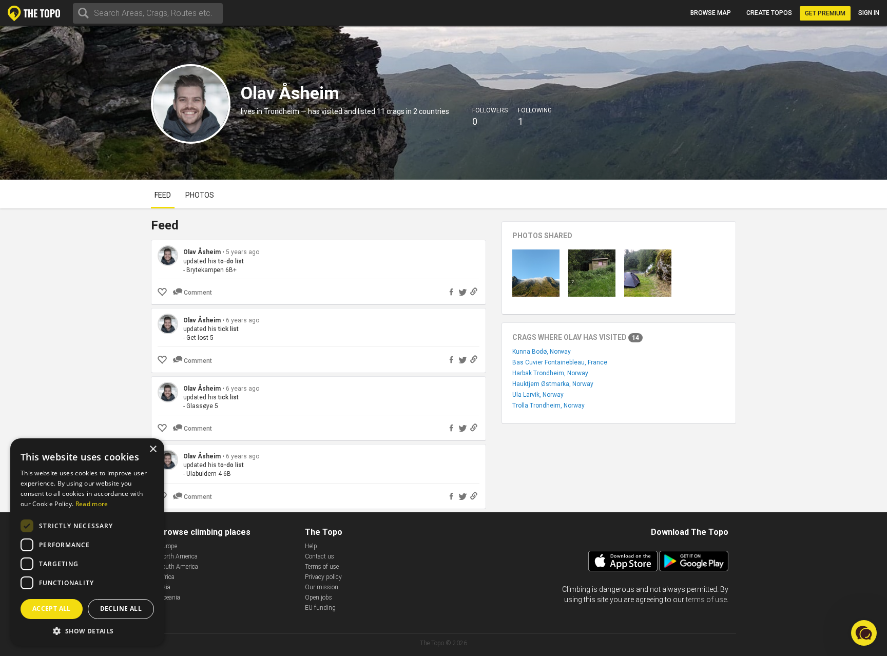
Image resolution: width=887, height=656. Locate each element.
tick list (228, 329)
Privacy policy (323, 577)
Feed (163, 195)
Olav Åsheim (202, 252)
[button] (87, 630)
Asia (164, 587)
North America (178, 556)
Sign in (868, 12)
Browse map (710, 12)
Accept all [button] (51, 608)
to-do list (231, 261)
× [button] (153, 449)
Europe (168, 546)
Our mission (321, 587)
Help (311, 546)
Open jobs (318, 597)
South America (178, 566)
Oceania (169, 597)
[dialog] (87, 542)
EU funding (320, 607)
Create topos (769, 12)
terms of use (706, 599)
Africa (167, 577)
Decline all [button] (121, 608)
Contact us (319, 556)
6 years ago (242, 320)
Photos (199, 195)
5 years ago (242, 252)
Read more (91, 503)
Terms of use (322, 566)
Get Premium (825, 13)
